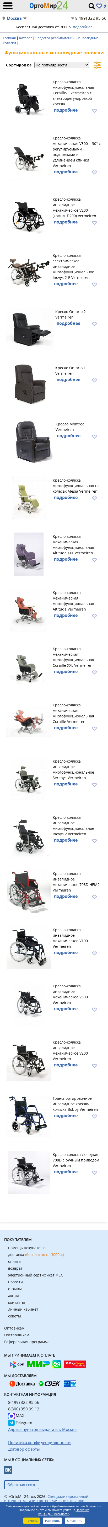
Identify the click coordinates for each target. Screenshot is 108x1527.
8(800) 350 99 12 (23, 1408)
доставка (36, 1254)
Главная (10, 37)
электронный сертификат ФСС (35, 1275)
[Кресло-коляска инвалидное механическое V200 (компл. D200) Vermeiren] (28, 216)
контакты (16, 1302)
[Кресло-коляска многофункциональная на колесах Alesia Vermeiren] (28, 497)
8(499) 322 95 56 (90, 18)
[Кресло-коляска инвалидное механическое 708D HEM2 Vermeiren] (28, 890)
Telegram (23, 1422)
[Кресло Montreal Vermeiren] (30, 441)
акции (13, 1295)
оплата (14, 1261)
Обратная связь (21, 1484)
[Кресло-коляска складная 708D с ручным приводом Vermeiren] (28, 1171)
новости (15, 1281)
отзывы (15, 1288)
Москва (14, 18)
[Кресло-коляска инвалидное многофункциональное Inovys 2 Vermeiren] (28, 834)
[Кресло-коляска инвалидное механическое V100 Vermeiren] (28, 946)
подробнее (83, 26)
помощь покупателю (27, 1247)
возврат (15, 1268)
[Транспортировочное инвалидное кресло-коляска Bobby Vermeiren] (28, 1115)
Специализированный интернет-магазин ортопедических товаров (46, 1498)
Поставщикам (16, 1334)
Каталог (26, 37)
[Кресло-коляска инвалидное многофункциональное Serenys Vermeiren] (28, 778)
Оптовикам (14, 1328)
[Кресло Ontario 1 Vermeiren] (30, 384)
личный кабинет (23, 1309)
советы (14, 1316)
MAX (19, 1415)
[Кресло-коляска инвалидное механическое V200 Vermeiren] (28, 1059)
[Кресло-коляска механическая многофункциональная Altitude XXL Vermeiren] (28, 553)
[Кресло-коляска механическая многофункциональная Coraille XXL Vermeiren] (28, 665)
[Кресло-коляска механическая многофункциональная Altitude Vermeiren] (28, 609)
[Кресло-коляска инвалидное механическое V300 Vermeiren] (28, 1003)
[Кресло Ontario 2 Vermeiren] (30, 328)
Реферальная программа (27, 1341)
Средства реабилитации (55, 37)
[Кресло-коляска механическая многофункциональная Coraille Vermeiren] (28, 722)
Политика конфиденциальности (63, 1512)
